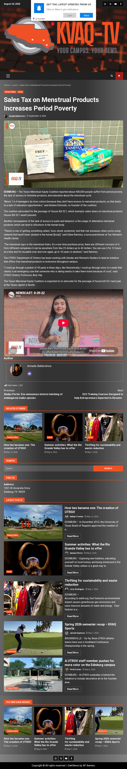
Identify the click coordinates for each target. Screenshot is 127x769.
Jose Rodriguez (76, 589)
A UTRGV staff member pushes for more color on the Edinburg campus (33, 675)
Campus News (10, 92)
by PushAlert (40, 18)
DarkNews (73, 765)
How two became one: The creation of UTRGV (23, 427)
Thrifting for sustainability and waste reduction (104, 427)
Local (20, 92)
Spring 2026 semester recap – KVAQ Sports (33, 638)
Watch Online (119, 76)
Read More (73, 536)
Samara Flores (76, 553)
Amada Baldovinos (17, 116)
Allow (86, 15)
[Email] (29, 373)
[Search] (112, 76)
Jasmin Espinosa (77, 633)
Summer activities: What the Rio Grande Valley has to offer (63, 427)
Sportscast (11, 651)
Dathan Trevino (76, 517)
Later (69, 15)
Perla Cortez (75, 669)
